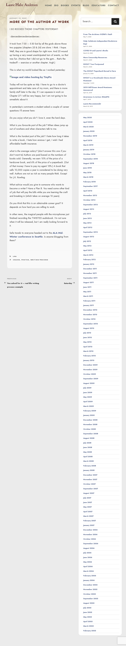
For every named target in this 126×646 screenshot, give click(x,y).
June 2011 (87, 287)
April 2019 (87, 140)
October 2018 (89, 154)
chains (16, 260)
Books (65, 5)
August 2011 (88, 282)
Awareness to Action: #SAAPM (96, 97)
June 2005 (87, 612)
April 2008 (88, 456)
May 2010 (87, 342)
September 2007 (90, 488)
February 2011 (89, 301)
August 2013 (88, 209)
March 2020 (88, 126)
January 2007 (88, 525)
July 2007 (87, 498)
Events (75, 5)
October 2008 (89, 429)
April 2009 (88, 401)
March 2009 (88, 406)
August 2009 (88, 383)
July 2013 (87, 213)
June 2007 (87, 502)
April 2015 (87, 191)
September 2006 (90, 543)
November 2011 (90, 273)
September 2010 (90, 324)
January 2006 (89, 580)
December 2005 (90, 585)
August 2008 (88, 438)
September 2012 (90, 232)
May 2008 (87, 452)
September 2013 (90, 204)
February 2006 (89, 575)
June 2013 (87, 218)
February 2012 (89, 259)
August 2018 (88, 163)
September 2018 (90, 159)
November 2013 (90, 195)
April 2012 (87, 250)
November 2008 (90, 424)
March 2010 (88, 351)
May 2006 (87, 562)
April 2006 (88, 566)
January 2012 (88, 264)
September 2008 (90, 433)
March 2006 (88, 571)
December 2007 (90, 475)
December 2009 (90, 365)
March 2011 (88, 296)
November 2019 (90, 136)
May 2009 (87, 397)
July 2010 (87, 333)
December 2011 (90, 268)
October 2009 (89, 374)
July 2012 (87, 241)
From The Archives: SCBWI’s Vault (97, 34)
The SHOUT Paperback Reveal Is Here (99, 71)
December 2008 (90, 420)
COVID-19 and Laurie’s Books (95, 50)
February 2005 (89, 630)
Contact (113, 5)
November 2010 (90, 314)
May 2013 (87, 223)
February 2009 (89, 411)
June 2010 (87, 337)
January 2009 (89, 415)
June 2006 (87, 557)
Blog (86, 5)
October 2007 (89, 484)
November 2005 (90, 589)
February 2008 (89, 466)
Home (48, 5)
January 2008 (88, 470)
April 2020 (88, 122)
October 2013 (89, 200)
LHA (15, 256)
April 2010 (87, 346)
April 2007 (87, 511)
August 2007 (88, 493)
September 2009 (90, 378)
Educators (98, 5)
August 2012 (88, 236)
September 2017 (90, 186)
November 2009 (90, 369)
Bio (56, 5)
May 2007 (87, 507)
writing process (39, 260)
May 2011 (87, 291)
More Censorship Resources (95, 57)
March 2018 (88, 177)
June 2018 (87, 168)
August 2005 (88, 603)
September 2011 (90, 278)
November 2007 (90, 479)
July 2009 (87, 388)
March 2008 (88, 461)
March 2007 (88, 516)
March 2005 (88, 626)
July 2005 (87, 608)
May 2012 (87, 246)
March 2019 (88, 145)
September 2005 (90, 598)
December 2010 (90, 310)
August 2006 (88, 548)
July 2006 (87, 553)
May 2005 (87, 617)
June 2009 (87, 392)
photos (25, 260)
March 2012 (88, 255)
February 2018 (89, 181)
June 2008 (87, 447)
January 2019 (88, 149)
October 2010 (89, 319)
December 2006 (90, 530)
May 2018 (87, 172)
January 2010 (88, 360)
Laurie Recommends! (92, 104)
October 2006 (89, 539)
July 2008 (87, 443)
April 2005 (88, 621)
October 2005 (89, 594)
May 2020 (87, 117)
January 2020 (88, 131)
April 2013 (87, 227)
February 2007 (89, 520)
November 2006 (90, 534)
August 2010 (88, 328)
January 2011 (88, 305)
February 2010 (89, 355)
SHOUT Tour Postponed (93, 64)
